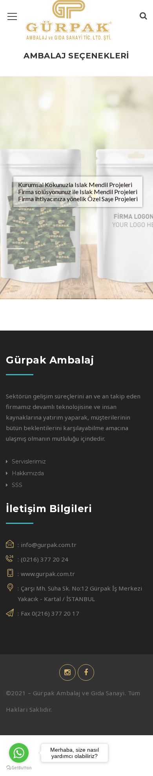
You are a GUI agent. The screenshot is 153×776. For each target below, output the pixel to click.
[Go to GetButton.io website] (18, 768)
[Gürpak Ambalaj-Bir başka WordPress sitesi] (69, 20)
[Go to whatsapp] (19, 753)
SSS (17, 485)
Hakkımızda (28, 473)
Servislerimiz (29, 461)
